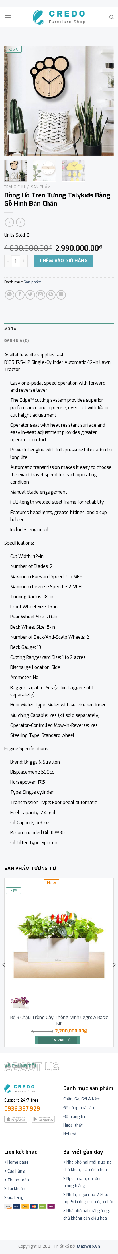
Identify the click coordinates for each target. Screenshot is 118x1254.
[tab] (59, 329)
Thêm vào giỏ (59, 1040)
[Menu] (7, 17)
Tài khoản (15, 1188)
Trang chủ (14, 186)
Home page (17, 1162)
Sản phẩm (40, 186)
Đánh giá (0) (16, 340)
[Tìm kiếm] (111, 17)
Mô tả (10, 329)
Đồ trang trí (74, 1116)
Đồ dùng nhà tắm (79, 1108)
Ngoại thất (73, 1125)
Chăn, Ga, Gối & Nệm (82, 1099)
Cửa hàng (15, 1171)
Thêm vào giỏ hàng (63, 261)
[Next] (104, 101)
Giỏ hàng (14, 1197)
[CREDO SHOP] (59, 17)
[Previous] (14, 101)
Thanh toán (17, 1180)
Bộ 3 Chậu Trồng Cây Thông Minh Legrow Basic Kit (59, 1020)
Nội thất (70, 1134)
